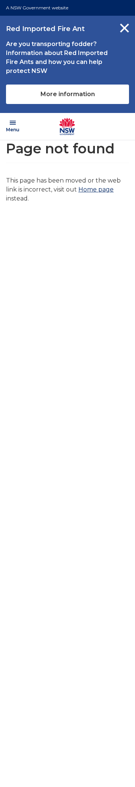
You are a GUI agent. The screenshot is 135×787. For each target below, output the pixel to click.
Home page (96, 189)
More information (67, 94)
